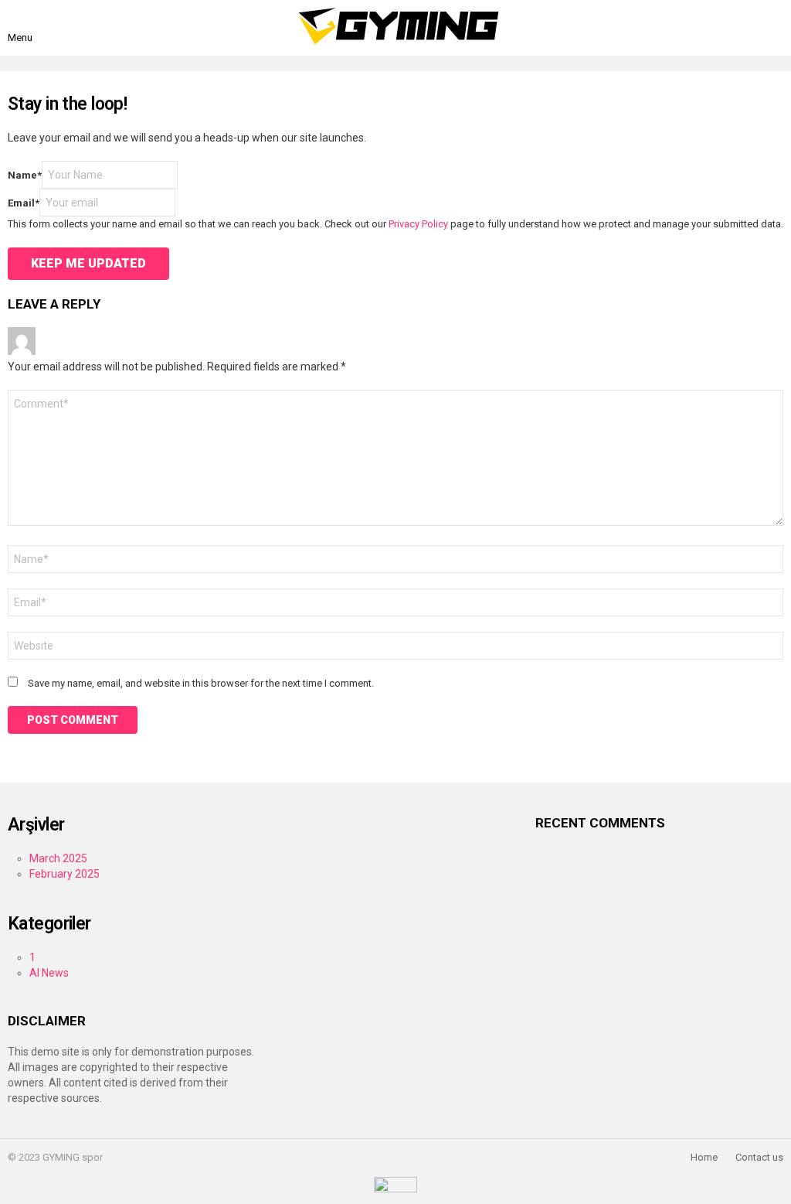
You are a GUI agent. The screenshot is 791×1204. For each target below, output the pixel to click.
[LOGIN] (774, 27)
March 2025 (58, 858)
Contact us (759, 1157)
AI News (49, 973)
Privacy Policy (418, 224)
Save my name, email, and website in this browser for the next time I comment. (201, 683)
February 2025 (64, 874)
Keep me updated (88, 263)
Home (704, 1157)
